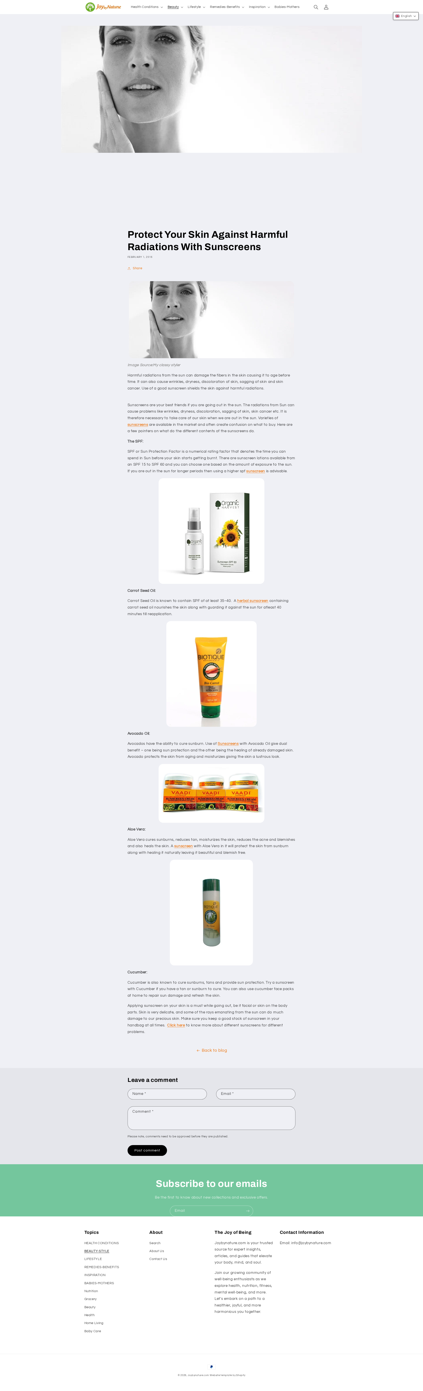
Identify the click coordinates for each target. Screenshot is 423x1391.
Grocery (90, 1299)
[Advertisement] (211, 195)
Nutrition (91, 1291)
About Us (156, 1251)
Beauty (90, 1307)
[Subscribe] (248, 1211)
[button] (146, 7)
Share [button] (137, 268)
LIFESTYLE (93, 1259)
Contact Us (158, 1259)
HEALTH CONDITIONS (101, 1243)
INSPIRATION (95, 1275)
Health (89, 1315)
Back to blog (214, 1050)
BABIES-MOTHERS (99, 1283)
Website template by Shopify (227, 1375)
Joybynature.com (198, 1375)
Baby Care (92, 1331)
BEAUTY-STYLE (96, 1251)
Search (155, 1243)
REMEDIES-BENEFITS (101, 1267)
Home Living (94, 1323)
